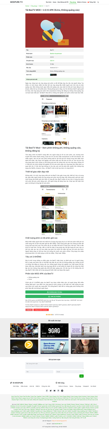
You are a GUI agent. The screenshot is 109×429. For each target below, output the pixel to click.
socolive (79, 406)
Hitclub (82, 404)
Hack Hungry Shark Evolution (78, 396)
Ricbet (73, 404)
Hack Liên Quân (28, 399)
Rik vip (43, 412)
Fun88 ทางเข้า (62, 416)
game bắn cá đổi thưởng (48, 406)
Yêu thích (48, 2)
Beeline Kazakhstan (56, 53)
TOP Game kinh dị (81, 399)
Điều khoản (24, 386)
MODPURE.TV (16, 2)
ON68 (74, 416)
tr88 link (79, 416)
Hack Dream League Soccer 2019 (43, 398)
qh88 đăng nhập (31, 414)
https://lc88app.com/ (16, 411)
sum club (23, 407)
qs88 (28, 411)
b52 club (21, 409)
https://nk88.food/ (78, 409)
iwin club (64, 404)
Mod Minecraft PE (63, 2)
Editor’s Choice (81, 2)
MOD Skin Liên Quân (70, 399)
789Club (87, 404)
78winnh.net (48, 414)
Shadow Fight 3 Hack (17, 399)
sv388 (24, 414)
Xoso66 (33, 407)
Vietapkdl (86, 386)
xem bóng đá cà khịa (33, 417)
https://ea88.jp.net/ (82, 411)
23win (94, 416)
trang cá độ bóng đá (79, 412)
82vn (95, 404)
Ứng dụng (73, 2)
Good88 (74, 411)
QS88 (60, 407)
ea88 (61, 409)
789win (54, 414)
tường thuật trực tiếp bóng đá (60, 417)
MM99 (47, 416)
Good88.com (38, 411)
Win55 (43, 407)
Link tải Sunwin (17, 416)
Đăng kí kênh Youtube (41, 310)
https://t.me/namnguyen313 (59, 420)
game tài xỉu (24, 412)
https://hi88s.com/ (87, 416)
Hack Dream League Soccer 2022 (24, 398)
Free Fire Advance (57, 398)
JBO (91, 404)
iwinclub (48, 412)
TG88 (54, 411)
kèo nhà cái (44, 409)
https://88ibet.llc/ (47, 411)
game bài (58, 406)
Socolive (65, 407)
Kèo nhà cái (65, 412)
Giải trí (41, 6)
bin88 (87, 406)
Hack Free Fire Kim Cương (78, 398)
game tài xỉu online (56, 412)
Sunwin (97, 406)
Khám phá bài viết (31, 79)
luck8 (34, 416)
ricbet (83, 406)
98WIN (52, 416)
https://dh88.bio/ (61, 414)
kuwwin (13, 412)
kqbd (75, 407)
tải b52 (92, 406)
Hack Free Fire (15, 396)
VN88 (89, 411)
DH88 (11, 414)
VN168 (13, 407)
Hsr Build (93, 386)
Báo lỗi (29, 310)
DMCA (38, 386)
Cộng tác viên (46, 386)
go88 (79, 407)
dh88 (76, 414)
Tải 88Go (94, 411)
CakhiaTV (70, 407)
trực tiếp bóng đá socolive (69, 406)
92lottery (13, 406)
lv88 (73, 414)
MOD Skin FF (66, 398)
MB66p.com (41, 404)
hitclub (87, 407)
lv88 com (64, 411)
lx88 (24, 411)
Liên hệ (32, 386)
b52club (18, 412)
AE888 (23, 416)
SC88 (17, 404)
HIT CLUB (83, 417)
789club (32, 409)
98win (26, 404)
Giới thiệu (16, 386)
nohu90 (35, 404)
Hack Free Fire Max (25, 396)
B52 (54, 404)
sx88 (80, 414)
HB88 (95, 412)
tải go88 (29, 406)
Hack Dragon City (54, 396)
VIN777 (28, 407)
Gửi (81, 376)
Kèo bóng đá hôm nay (34, 412)
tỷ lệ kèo (85, 414)
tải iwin (39, 406)
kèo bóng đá (40, 414)
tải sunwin (23, 406)
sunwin (55, 407)
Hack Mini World (48, 399)
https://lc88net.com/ (89, 409)
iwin (47, 404)
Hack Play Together (36, 396)
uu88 (56, 416)
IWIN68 (32, 411)
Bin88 (68, 404)
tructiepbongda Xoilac (46, 417)
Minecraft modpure (38, 399)
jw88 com (29, 416)
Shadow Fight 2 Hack (91, 398)
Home (27, 6)
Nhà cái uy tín (49, 407)
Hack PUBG (45, 396)
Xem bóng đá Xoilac (74, 417)
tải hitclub (58, 404)
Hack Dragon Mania (65, 396)
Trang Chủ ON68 (67, 409)
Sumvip (38, 407)
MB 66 (22, 404)
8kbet (30, 404)
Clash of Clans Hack (59, 399)
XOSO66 (69, 416)
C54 (21, 414)
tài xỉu (17, 406)
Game (54, 2)
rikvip (50, 404)
